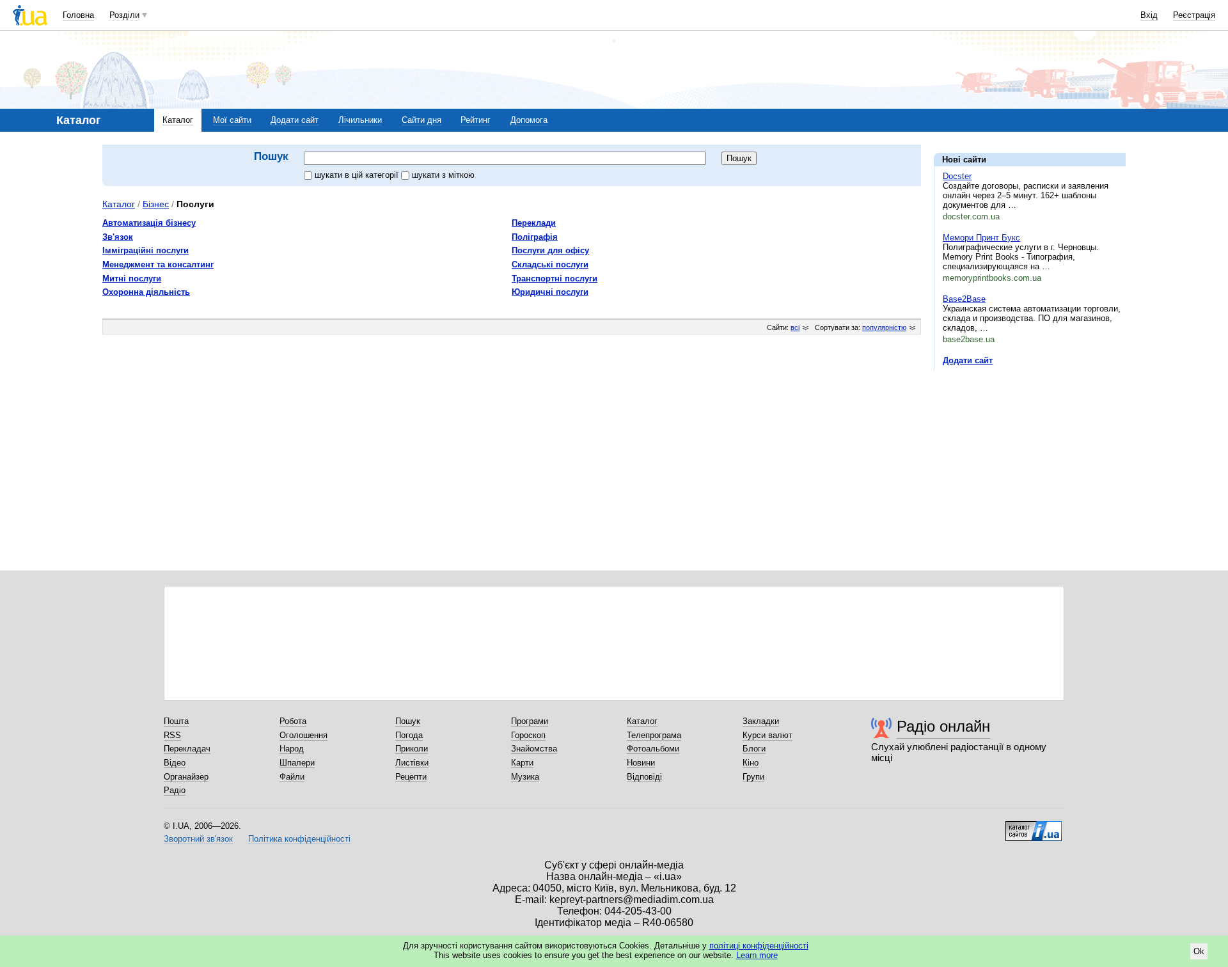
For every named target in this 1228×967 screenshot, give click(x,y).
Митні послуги (131, 278)
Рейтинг (475, 120)
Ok (1198, 951)
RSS (172, 735)
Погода (409, 735)
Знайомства (534, 748)
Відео (174, 762)
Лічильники (360, 120)
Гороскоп (528, 735)
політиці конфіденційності (758, 945)
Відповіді (644, 777)
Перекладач (187, 748)
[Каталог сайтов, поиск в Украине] (1033, 826)
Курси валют (767, 735)
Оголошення (303, 735)
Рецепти (411, 777)
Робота (292, 721)
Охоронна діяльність (146, 292)
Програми (529, 721)
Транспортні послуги (554, 278)
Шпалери (297, 762)
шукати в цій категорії (358, 175)
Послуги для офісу (550, 250)
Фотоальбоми (653, 748)
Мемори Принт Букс (981, 237)
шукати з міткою (443, 175)
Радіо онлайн (943, 726)
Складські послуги (550, 264)
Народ (291, 748)
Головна (78, 15)
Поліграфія (535, 237)
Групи (753, 777)
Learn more (757, 955)
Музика (525, 777)
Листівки (412, 762)
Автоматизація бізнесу (149, 223)
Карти (522, 762)
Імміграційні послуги (145, 250)
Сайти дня (421, 120)
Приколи (411, 748)
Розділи (124, 15)
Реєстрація (1194, 15)
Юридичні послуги (550, 292)
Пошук (407, 721)
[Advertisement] (1030, 459)
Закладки (761, 721)
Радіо (174, 790)
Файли (291, 777)
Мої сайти (232, 120)
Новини (641, 762)
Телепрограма (654, 735)
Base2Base (964, 299)
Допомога (528, 120)
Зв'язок (117, 237)
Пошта (176, 721)
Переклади (534, 223)
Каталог (177, 120)
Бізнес (156, 204)
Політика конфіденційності (299, 839)
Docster (957, 176)
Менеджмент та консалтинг (158, 264)
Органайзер (186, 777)
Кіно (751, 762)
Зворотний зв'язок (198, 839)
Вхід (1149, 15)
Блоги (754, 748)
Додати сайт (295, 120)
